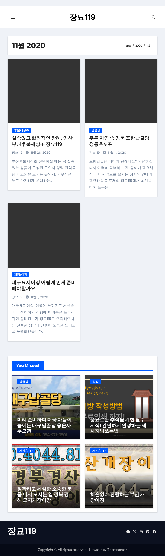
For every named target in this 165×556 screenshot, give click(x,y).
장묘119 (82, 16)
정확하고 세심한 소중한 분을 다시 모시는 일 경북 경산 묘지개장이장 (44, 494)
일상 (95, 382)
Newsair (95, 549)
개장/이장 (20, 274)
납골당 (95, 130)
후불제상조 (21, 130)
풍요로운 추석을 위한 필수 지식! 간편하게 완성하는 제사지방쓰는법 (118, 425)
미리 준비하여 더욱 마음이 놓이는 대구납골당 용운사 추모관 (44, 425)
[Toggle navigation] (13, 17)
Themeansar (117, 549)
